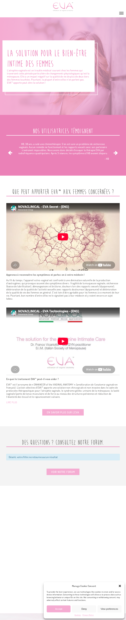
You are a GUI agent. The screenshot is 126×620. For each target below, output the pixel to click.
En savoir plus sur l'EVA (63, 412)
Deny (84, 609)
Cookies (78, 615)
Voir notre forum (63, 472)
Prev (10, 152)
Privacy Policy (88, 615)
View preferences (109, 609)
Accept (58, 609)
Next (115, 152)
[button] (119, 585)
